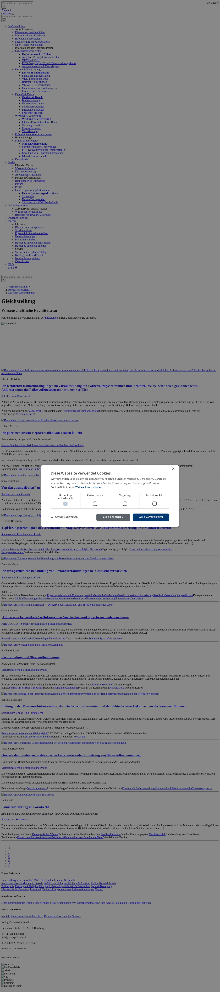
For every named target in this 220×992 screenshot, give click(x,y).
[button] (64, 517)
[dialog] (110, 496)
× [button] (173, 468)
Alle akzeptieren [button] (151, 517)
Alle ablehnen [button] (113, 517)
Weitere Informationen (88, 487)
